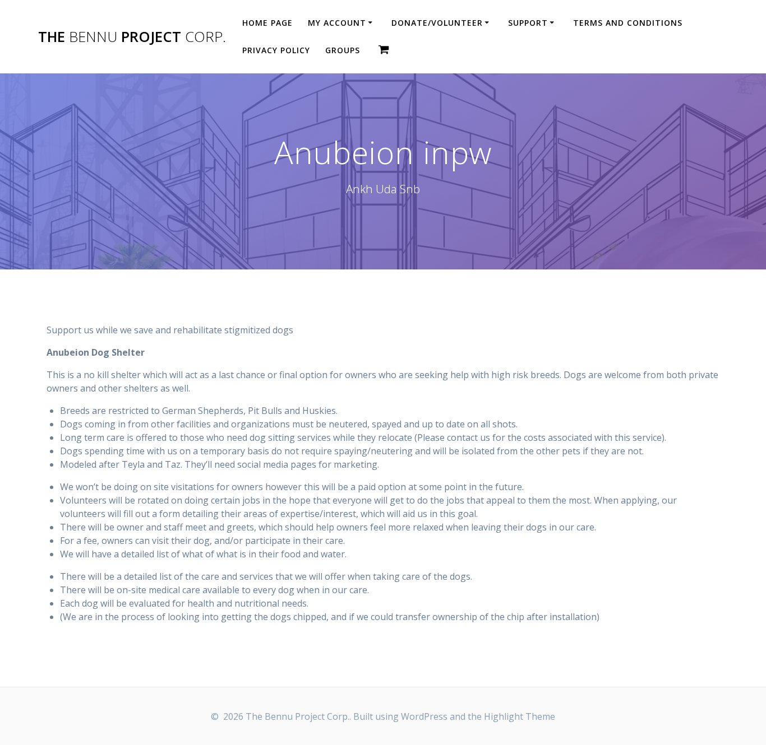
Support (528, 22)
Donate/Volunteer (437, 22)
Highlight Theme (519, 716)
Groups (342, 50)
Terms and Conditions (627, 22)
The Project (132, 37)
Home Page (267, 22)
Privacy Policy (276, 50)
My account (337, 22)
